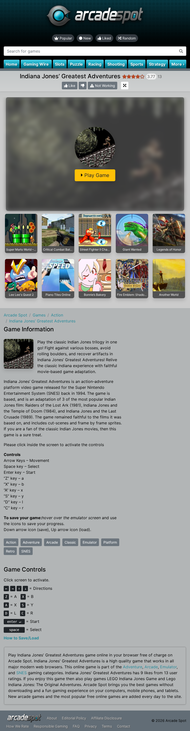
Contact (123, 726)
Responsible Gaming (51, 726)
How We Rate (17, 726)
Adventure (31, 542)
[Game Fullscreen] (124, 85)
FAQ (76, 726)
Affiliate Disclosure (106, 718)
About (52, 718)
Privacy (91, 726)
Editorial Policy (74, 718)
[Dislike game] (83, 85)
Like (71, 85)
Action (11, 542)
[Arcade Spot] (95, 17)
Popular (65, 38)
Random (128, 38)
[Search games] (181, 51)
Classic (70, 542)
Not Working (104, 85)
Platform (110, 542)
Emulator (90, 542)
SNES (25, 551)
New (86, 38)
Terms (107, 726)
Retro (10, 551)
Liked (106, 38)
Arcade (52, 542)
